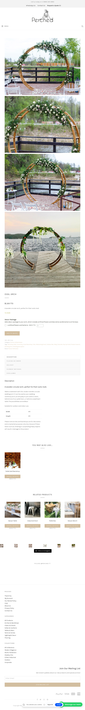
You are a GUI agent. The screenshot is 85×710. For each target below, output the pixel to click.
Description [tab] (12, 357)
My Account (9, 598)
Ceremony (20, 344)
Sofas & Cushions (11, 628)
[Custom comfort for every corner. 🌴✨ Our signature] (73, 545)
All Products (9, 620)
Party (55, 344)
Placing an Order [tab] (14, 361)
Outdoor (7, 660)
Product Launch (75, 344)
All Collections (9, 647)
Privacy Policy (9, 608)
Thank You (8, 596)
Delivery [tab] (10, 365)
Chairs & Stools (10, 625)
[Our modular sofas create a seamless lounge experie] (30, 545)
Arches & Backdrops (16, 342)
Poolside (60, 344)
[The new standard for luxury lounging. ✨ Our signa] (44, 545)
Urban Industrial (10, 657)
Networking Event (41, 344)
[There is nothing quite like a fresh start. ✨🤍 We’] (59, 545)
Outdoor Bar (50, 344)
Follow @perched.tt (42, 563)
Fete (34, 344)
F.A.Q (6, 603)
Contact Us (41, 5)
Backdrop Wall (12, 344)
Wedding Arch (9, 346)
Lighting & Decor (10, 635)
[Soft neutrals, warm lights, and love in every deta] (1, 545)
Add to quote (12, 333)
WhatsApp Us (30, 5)
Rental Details (12, 476)
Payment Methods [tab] (14, 369)
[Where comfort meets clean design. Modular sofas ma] (16, 545)
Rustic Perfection (13, 348)
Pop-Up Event (67, 344)
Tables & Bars (9, 630)
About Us (8, 606)
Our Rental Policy (10, 601)
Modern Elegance (10, 650)
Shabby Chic (9, 655)
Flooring (7, 638)
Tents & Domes (10, 633)
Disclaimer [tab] (11, 373)
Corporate (8, 662)
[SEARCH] (82, 26)
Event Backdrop (27, 344)
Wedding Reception (18, 346)
